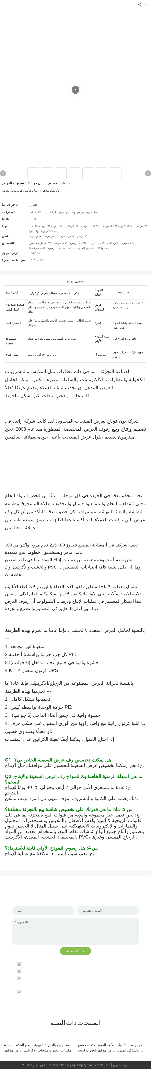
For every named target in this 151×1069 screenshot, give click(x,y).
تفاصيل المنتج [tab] (75, 281)
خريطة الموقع (121, 1065)
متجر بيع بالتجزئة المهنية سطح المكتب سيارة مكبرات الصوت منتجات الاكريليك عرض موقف (38, 1047)
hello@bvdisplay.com (41, 971)
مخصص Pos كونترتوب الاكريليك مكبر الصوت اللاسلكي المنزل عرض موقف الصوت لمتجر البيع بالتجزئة (109, 1048)
